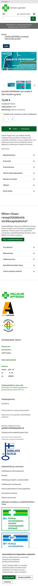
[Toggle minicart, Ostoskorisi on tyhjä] (34, 14)
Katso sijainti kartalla (8, 360)
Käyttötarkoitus (9, 155)
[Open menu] (3, 13)
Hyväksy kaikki (9, 577)
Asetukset (7, 582)
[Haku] (33, 19)
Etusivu (4, 34)
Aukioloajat (4, 1)
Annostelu (7, 161)
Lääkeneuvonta (9, 259)
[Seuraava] (34, 85)
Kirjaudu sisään (25, 14)
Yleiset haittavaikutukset (13, 173)
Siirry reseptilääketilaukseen (13, 239)
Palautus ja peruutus (8, 497)
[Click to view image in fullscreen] (19, 61)
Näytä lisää (5, 149)
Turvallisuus (8, 247)
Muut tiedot (7, 191)
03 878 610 (5, 404)
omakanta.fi (30, 228)
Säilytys (6, 185)
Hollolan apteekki (18, 8)
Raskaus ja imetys (10, 179)
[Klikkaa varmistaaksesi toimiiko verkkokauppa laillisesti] (19, 519)
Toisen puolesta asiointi (12, 271)
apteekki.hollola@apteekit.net (12, 428)
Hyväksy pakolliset (24, 577)
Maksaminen (8, 253)
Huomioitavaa (8, 167)
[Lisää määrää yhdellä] (12, 119)
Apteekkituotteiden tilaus (13, 265)
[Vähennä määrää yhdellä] (3, 119)
